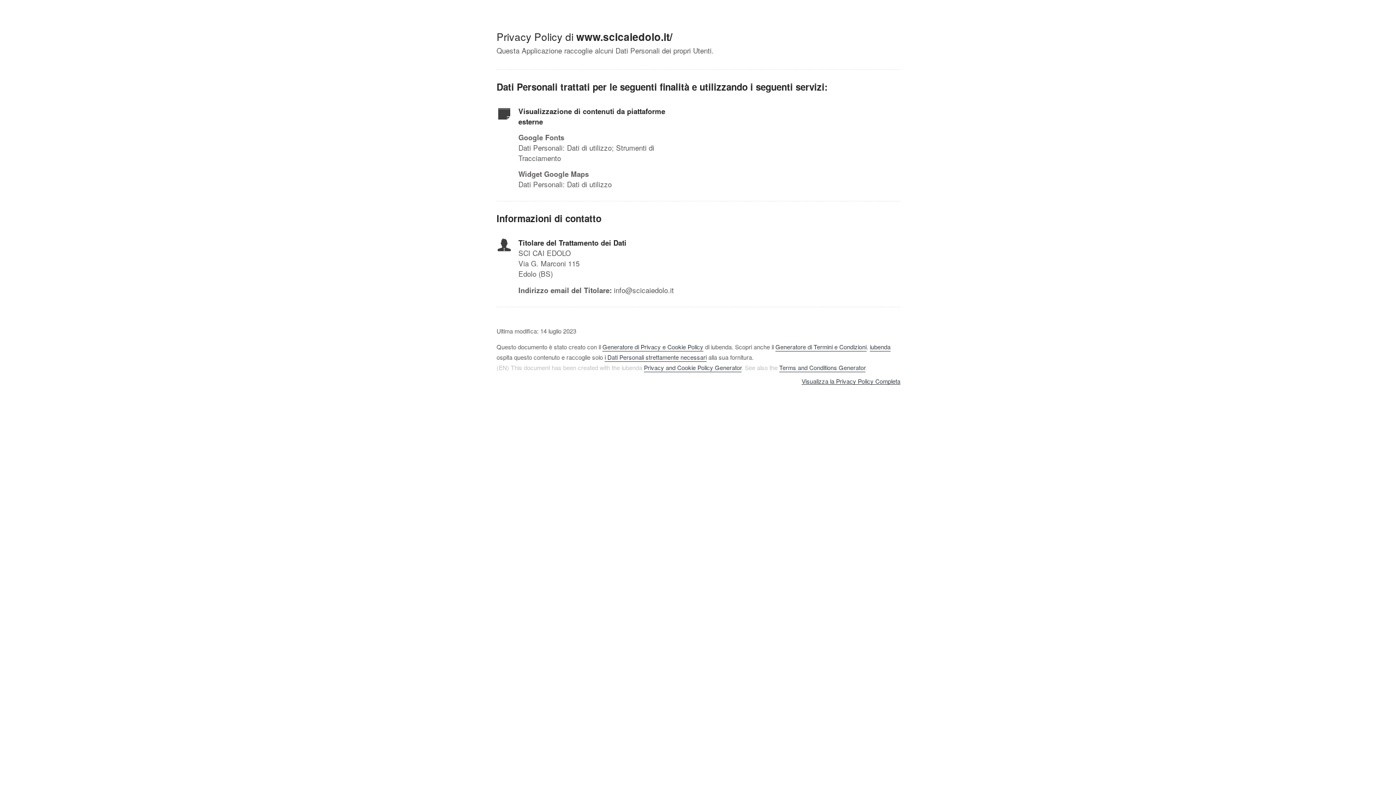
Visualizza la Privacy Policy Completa (851, 381)
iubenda (880, 346)
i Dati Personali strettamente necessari (656, 357)
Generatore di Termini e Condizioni (821, 346)
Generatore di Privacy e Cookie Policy (652, 346)
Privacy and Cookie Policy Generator (693, 367)
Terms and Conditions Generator (822, 367)
